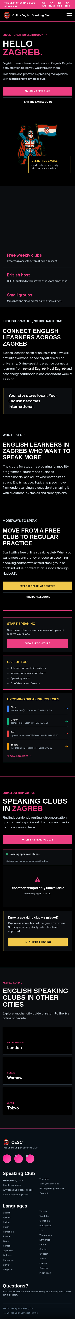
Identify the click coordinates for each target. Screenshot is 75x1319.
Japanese (8, 1250)
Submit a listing (40, 942)
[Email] (30, 1158)
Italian (6, 1222)
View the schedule (37, 643)
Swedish (43, 1253)
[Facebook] (18, 1158)
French (43, 1263)
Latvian (43, 1244)
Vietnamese (45, 1234)
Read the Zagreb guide (37, 101)
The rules (44, 1179)
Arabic (42, 1258)
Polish (6, 1226)
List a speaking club (39, 839)
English (7, 1212)
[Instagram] (7, 1158)
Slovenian (44, 1220)
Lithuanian (45, 1239)
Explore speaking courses (37, 586)
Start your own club (49, 1183)
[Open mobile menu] (69, 15)
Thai (41, 1230)
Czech (6, 1241)
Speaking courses (12, 1184)
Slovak (6, 1264)
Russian (7, 1236)
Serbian (43, 1249)
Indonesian (45, 1272)
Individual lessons (37, 596)
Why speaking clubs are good (17, 1189)
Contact (43, 1193)
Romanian (8, 1231)
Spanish (7, 1217)
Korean (7, 1245)
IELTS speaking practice (51, 1188)
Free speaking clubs (13, 1180)
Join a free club (39, 91)
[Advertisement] (37, 216)
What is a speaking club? (15, 1194)
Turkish (43, 1211)
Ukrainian (44, 1216)
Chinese (7, 1255)
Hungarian (8, 1259)
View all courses (18, 756)
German (43, 1268)
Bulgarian (8, 1269)
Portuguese (45, 1225)
